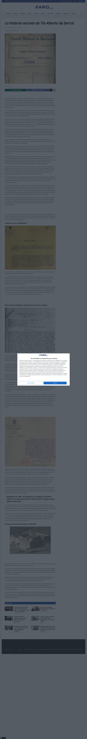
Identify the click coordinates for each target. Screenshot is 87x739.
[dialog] (43, 369)
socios (32, 360)
